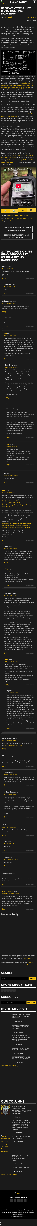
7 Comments (17, 1044)
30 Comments (18, 1053)
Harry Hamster (7, 891)
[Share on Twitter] (4, 20)
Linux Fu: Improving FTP (20, 1167)
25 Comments (18, 1062)
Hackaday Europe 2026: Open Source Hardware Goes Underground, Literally (21, 1038)
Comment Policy (27, 958)
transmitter (9, 221)
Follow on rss (11, 990)
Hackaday (18, 2)
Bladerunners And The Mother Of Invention (20, 1049)
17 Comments (17, 1021)
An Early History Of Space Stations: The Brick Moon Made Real (21, 1016)
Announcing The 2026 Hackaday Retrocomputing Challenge (20, 1157)
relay (2, 221)
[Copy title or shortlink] (12, 20)
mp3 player (31, 218)
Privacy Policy (31, 1211)
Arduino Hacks (13, 216)
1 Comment (17, 1117)
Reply (4, 278)
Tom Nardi (8, 17)
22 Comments (18, 1032)
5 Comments (17, 1133)
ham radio (23, 218)
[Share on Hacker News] (7, 20)
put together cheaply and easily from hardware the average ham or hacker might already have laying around (17, 85)
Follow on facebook (2, 990)
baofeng (10, 218)
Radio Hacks (23, 216)
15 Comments (17, 1171)
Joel (5, 333)
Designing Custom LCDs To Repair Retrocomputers (17, 236)
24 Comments (31, 17)
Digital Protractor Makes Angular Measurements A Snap (16, 229)
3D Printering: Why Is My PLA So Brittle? (21, 1137)
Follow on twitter (5, 990)
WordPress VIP (22, 1216)
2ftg (6, 569)
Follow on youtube (8, 990)
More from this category (9, 1066)
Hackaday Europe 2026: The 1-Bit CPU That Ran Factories (20, 1026)
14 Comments (17, 1164)
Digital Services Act (17, 1212)
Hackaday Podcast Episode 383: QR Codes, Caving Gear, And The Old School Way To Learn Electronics (21, 1110)
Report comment (30, 278)
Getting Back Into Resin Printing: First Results (21, 1058)
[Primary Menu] (34, 2)
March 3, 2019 (31, 20)
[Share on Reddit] (9, 20)
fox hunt (16, 218)
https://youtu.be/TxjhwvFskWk (14, 745)
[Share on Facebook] (2, 20)
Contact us (14, 990)
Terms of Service (6, 1212)
